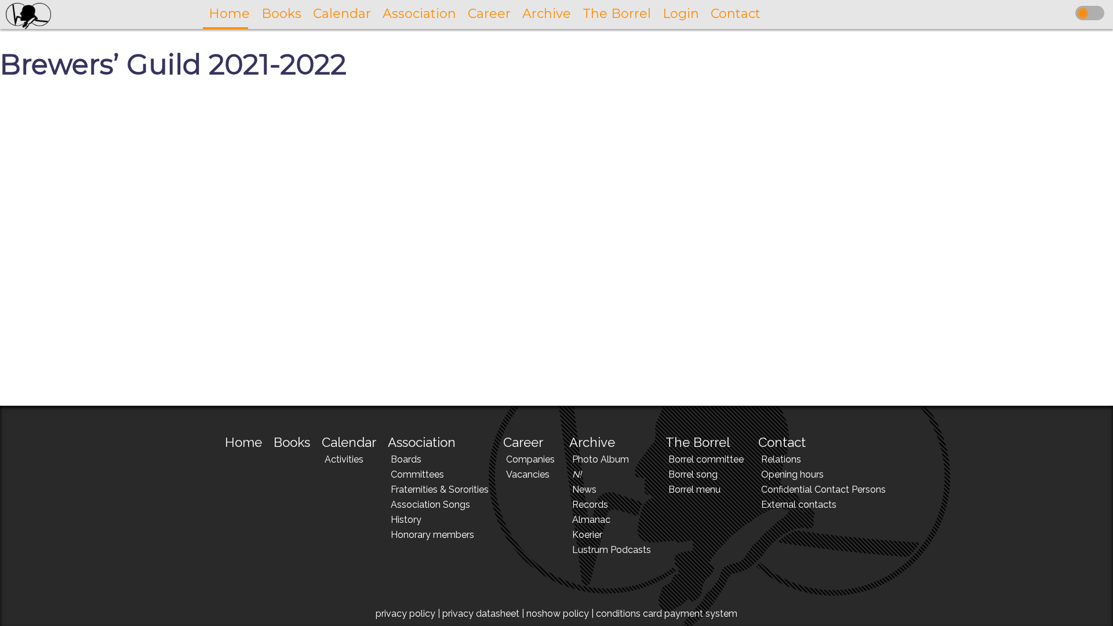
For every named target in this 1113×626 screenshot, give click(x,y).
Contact (782, 442)
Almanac (591, 519)
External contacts (798, 504)
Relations (781, 459)
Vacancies (528, 474)
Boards (406, 459)
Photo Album (600, 459)
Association (422, 442)
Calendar (349, 442)
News (584, 489)
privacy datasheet (480, 613)
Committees (417, 474)
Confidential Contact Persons (823, 489)
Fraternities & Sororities (440, 489)
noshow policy (557, 613)
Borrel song (693, 474)
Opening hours (792, 474)
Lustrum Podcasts (611, 549)
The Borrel (697, 442)
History (406, 519)
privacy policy (405, 613)
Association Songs (430, 504)
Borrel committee (706, 459)
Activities (344, 459)
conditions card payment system (666, 613)
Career (523, 442)
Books (292, 442)
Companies (530, 459)
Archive (592, 442)
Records (590, 504)
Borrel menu (694, 489)
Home (243, 442)
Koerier (587, 534)
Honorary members (432, 534)
